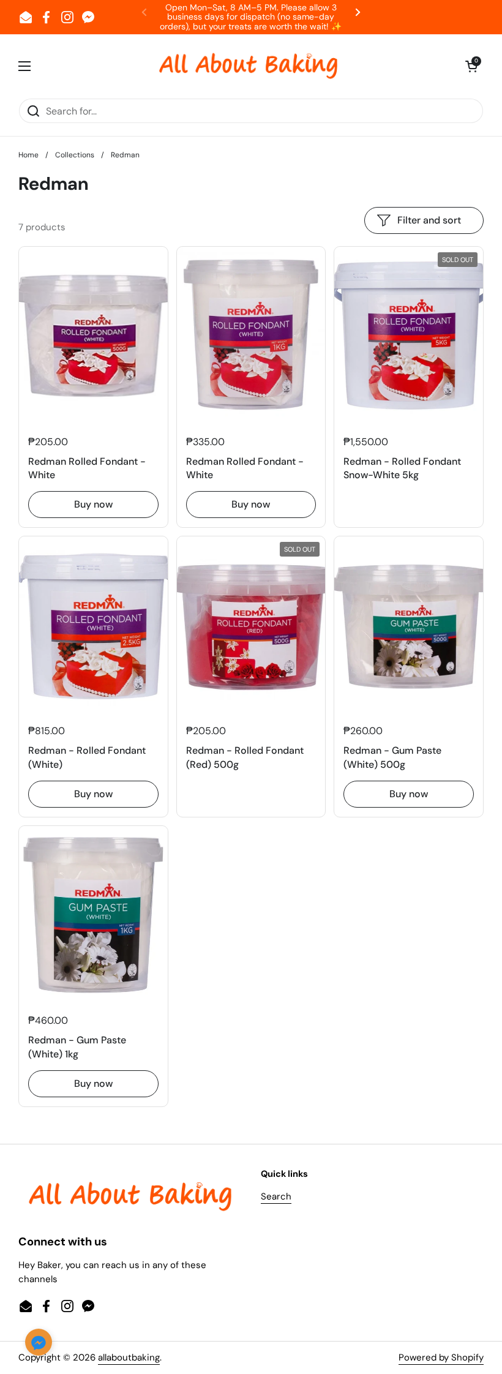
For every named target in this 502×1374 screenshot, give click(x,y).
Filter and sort (429, 220)
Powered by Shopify (441, 1357)
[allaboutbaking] (248, 66)
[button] (471, 66)
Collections (74, 155)
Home (28, 155)
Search (276, 1196)
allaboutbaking (129, 1357)
